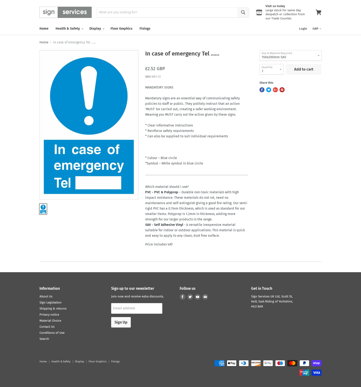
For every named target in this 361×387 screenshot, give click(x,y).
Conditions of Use (52, 333)
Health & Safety (68, 28)
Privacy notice (49, 314)
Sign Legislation (50, 302)
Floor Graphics (121, 28)
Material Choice (50, 320)
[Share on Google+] (275, 89)
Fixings (145, 28)
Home (43, 28)
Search (44, 339)
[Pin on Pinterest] (282, 89)
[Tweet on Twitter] (268, 89)
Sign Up (120, 322)
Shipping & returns (52, 308)
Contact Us (47, 327)
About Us (45, 296)
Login (303, 28)
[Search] (243, 12)
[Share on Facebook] (261, 89)
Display (95, 28)
